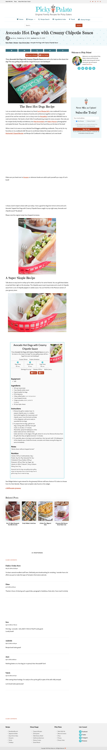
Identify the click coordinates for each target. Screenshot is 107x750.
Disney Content (91, 121)
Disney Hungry (85, 20)
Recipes (30, 19)
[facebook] (90, 1)
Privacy (60, 738)
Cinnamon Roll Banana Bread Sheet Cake (62, 524)
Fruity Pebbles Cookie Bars (29, 523)
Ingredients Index (60, 19)
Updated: (34, 38)
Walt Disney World (38, 736)
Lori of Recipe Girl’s (43, 111)
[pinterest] (98, 1)
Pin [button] (42, 373)
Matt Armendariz (39, 121)
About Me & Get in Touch (24, 1)
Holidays (11, 742)
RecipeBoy (43, 116)
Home (21, 19)
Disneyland (36, 733)
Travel (73, 19)
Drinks (10, 740)
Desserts (11, 738)
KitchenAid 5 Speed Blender (14, 133)
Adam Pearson (52, 121)
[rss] (100, 1)
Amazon (26, 177)
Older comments (11, 560)
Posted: (19, 38)
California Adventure (38, 738)
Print (34, 373)
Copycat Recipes (37, 731)
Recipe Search (45, 19)
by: (11, 38)
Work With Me (9, 1)
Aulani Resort (36, 742)
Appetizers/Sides (13, 733)
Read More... (89, 64)
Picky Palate (9, 42)
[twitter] (93, 1)
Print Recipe (44, 55)
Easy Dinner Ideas (24, 42)
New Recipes (80, 121)
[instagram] (95, 1)
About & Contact (62, 733)
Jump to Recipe (32, 55)
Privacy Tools (61, 740)
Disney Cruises (37, 740)
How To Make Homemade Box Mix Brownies (12, 524)
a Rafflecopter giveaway (13, 488)
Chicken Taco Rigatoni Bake (45, 524)
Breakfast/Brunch (13, 731)
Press (15, 1)
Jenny (14, 38)
